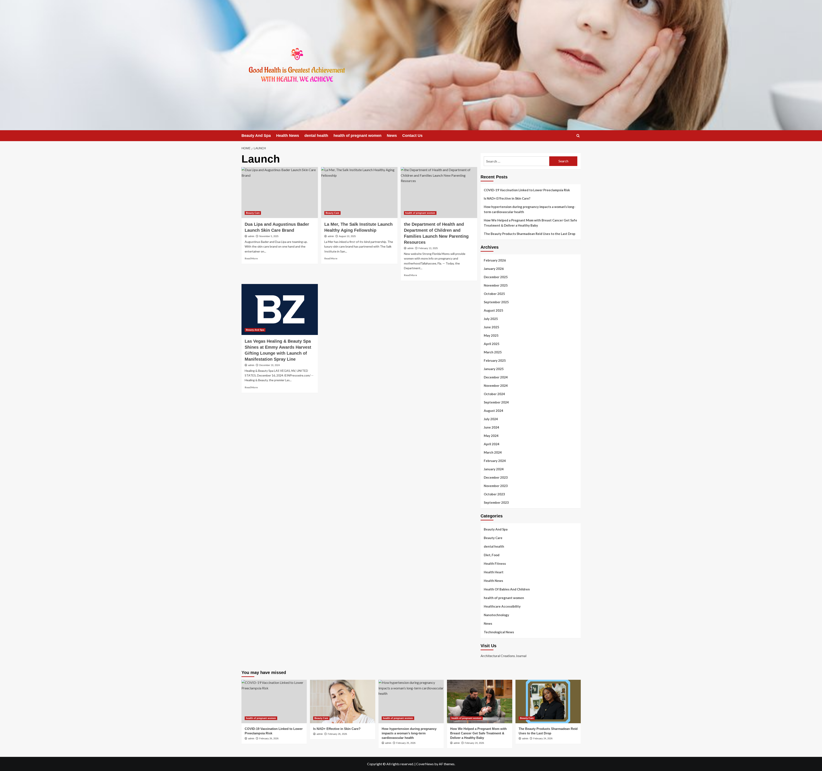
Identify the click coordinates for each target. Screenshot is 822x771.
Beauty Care (253, 213)
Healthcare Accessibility (502, 606)
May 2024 (491, 436)
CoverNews (425, 764)
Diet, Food (491, 555)
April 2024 (491, 444)
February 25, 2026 (405, 743)
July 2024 (491, 419)
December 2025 (496, 277)
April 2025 (491, 344)
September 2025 (496, 302)
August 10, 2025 (347, 236)
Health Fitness (495, 563)
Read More (251, 258)
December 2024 (496, 377)
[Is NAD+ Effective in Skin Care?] (342, 701)
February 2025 (495, 360)
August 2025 (493, 310)
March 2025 (493, 352)
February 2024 (495, 461)
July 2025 (491, 319)
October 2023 (494, 494)
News (392, 135)
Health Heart (493, 572)
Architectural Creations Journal (503, 656)
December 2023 (496, 477)
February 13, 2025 (428, 248)
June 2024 (491, 427)
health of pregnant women (357, 135)
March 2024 (493, 452)
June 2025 (491, 327)
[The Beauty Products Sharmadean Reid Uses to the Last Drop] (548, 701)
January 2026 (494, 268)
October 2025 (494, 294)
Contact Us (412, 135)
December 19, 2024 (269, 365)
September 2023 (496, 502)
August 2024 (493, 410)
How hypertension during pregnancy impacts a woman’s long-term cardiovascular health (529, 209)
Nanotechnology (496, 615)
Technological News (499, 632)
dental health (316, 135)
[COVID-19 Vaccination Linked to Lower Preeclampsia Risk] (274, 701)
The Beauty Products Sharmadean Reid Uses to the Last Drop (529, 234)
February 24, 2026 (474, 743)
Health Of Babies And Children (507, 589)
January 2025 (494, 369)
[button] (578, 135)
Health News (287, 135)
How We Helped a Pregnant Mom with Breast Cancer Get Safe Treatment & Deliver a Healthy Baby (530, 222)
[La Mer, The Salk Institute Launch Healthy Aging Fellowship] (359, 192)
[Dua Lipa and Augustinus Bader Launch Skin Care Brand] (279, 192)
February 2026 (495, 260)
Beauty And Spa (256, 135)
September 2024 (496, 402)
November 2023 (496, 486)
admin (251, 236)
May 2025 (491, 335)
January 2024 (494, 469)
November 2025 (496, 285)
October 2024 (494, 394)
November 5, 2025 (268, 236)
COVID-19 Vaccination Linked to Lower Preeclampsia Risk (527, 190)
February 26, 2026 (268, 738)
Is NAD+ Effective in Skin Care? (507, 198)
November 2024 (496, 385)
